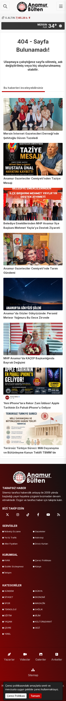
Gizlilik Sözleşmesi (14, 566)
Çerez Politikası (43, 560)
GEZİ (37, 627)
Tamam (35, 695)
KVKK (7, 560)
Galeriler (40, 659)
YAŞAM (8, 621)
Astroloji (39, 537)
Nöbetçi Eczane (12, 531)
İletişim (8, 572)
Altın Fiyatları (11, 543)
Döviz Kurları (41, 543)
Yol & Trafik (10, 537)
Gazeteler (40, 531)
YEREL (7, 634)
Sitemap (33, 675)
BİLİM (37, 615)
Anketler (56, 659)
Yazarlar (9, 659)
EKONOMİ (40, 597)
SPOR (7, 603)
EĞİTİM (8, 615)
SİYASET (8, 597)
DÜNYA (38, 591)
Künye (38, 566)
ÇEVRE (7, 627)
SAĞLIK (39, 609)
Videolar (25, 659)
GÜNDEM (9, 591)
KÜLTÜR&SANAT (43, 621)
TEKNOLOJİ (10, 609)
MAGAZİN (40, 603)
